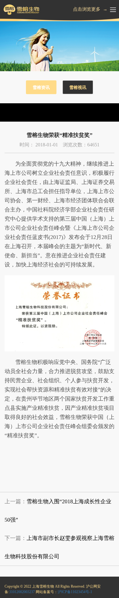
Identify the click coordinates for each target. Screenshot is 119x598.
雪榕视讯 (77, 87)
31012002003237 (22, 592)
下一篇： (59, 547)
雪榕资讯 (41, 87)
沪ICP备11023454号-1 (75, 592)
